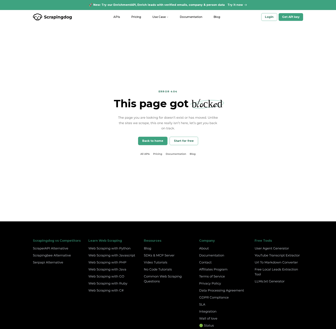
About (204, 248)
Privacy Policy (210, 283)
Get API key (291, 17)
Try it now (235, 4)
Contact (205, 262)
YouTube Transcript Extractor (277, 255)
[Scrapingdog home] (52, 17)
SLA (202, 304)
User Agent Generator (272, 248)
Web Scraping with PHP (107, 262)
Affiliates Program (213, 269)
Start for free (184, 141)
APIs (116, 17)
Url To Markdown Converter (276, 262)
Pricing (136, 17)
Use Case (159, 17)
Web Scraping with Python (109, 248)
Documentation (191, 17)
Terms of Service (212, 276)
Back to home (152, 141)
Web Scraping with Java (107, 269)
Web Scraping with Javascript (111, 255)
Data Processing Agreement (221, 290)
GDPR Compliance (214, 297)
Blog (217, 17)
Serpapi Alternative (48, 262)
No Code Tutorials (158, 269)
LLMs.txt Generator (270, 281)
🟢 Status (206, 325)
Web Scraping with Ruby (107, 283)
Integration (207, 311)
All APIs (145, 153)
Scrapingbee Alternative (52, 255)
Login (269, 17)
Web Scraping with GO (106, 276)
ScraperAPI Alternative (50, 248)
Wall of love (208, 318)
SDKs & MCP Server (159, 255)
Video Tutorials (155, 262)
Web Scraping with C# (106, 290)
